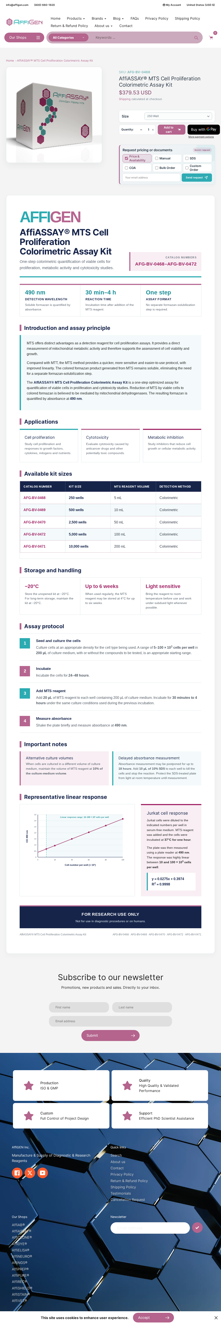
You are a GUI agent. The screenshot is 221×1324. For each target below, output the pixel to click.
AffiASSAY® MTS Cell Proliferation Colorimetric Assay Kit (55, 60)
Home (10, 60)
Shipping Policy (123, 1187)
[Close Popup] (216, 1317)
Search (116, 1155)
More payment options (201, 136)
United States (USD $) (201, 4)
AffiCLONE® (22, 1237)
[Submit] (197, 1227)
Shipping (125, 99)
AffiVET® (19, 1301)
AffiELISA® (20, 1250)
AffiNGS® (19, 1262)
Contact (117, 1168)
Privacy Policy (122, 1174)
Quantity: (127, 129)
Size (125, 116)
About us (117, 1162)
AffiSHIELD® (22, 1288)
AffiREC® (19, 1281)
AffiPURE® (20, 1275)
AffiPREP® (20, 1269)
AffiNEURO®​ (22, 1256)
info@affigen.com (17, 4)
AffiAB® (18, 1225)
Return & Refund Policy (129, 1181)
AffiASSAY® (21, 1231)
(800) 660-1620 (44, 4)
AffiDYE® (19, 1244)
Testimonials (120, 1193)
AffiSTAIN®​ (21, 1294)
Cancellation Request (127, 1199)
